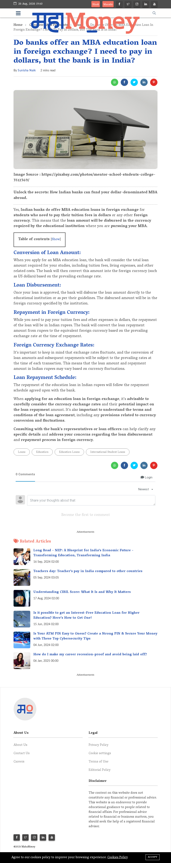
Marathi (108, 4)
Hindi (95, 4)
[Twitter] (128, 4)
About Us (20, 745)
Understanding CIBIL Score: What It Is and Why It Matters (82, 592)
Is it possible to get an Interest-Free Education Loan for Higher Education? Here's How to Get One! (86, 615)
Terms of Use (98, 762)
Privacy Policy (98, 745)
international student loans (107, 452)
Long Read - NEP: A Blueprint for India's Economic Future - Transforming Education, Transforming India (83, 553)
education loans (69, 452)
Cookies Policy (117, 857)
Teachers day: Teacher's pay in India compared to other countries (87, 571)
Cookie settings (100, 753)
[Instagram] (137, 4)
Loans (21, 452)
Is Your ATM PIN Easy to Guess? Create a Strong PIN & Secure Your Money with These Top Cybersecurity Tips (95, 636)
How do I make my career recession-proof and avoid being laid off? (90, 655)
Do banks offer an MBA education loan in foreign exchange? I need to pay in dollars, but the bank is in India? (85, 52)
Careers (19, 762)
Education (42, 452)
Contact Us (22, 753)
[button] (23, 14)
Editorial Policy (100, 770)
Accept (152, 857)
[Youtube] (154, 4)
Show (56, 239)
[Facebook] (119, 4)
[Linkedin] (145, 4)
